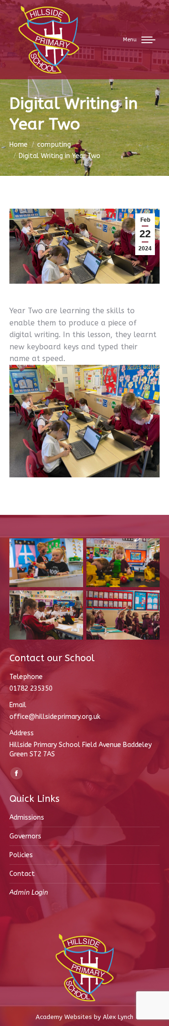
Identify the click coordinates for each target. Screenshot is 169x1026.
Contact (22, 874)
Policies (21, 855)
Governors (25, 836)
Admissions (26, 818)
